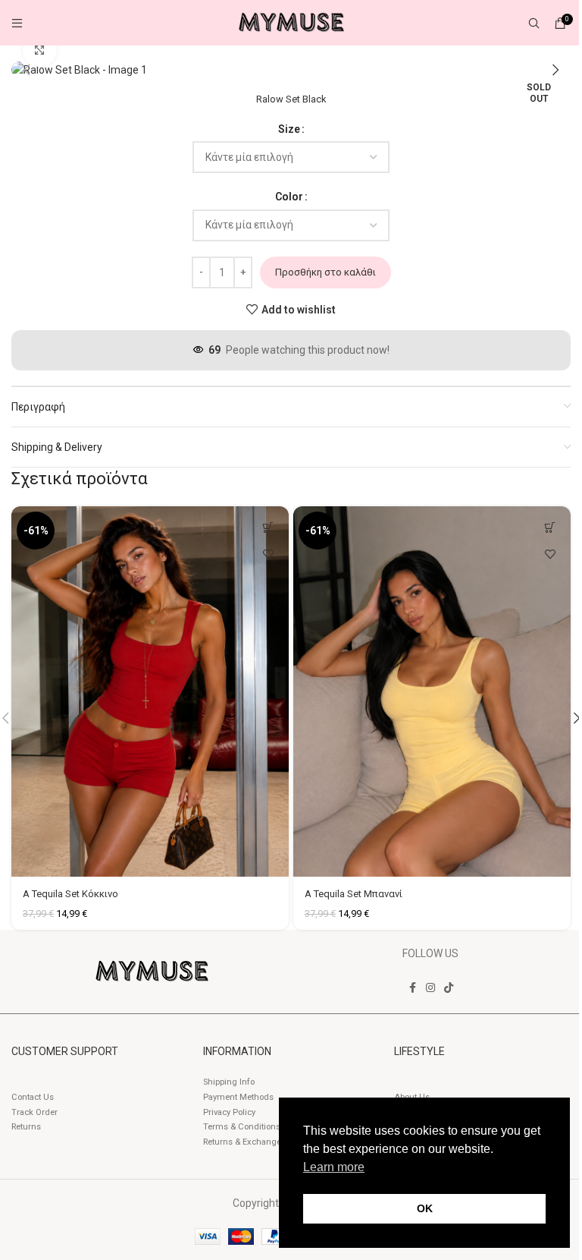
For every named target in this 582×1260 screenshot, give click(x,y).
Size (289, 129)
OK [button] (425, 1208)
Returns (26, 1127)
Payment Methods (238, 1097)
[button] (26, 70)
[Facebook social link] (412, 988)
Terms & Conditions (241, 1127)
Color (289, 197)
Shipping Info (229, 1082)
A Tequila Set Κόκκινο (70, 893)
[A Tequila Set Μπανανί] (432, 691)
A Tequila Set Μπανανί (353, 893)
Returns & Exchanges (244, 1142)
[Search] (534, 23)
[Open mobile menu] (17, 23)
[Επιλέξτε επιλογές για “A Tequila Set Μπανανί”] (550, 527)
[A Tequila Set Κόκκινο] (150, 691)
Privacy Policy (229, 1112)
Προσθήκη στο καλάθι (325, 272)
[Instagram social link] (430, 988)
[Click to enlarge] (40, 50)
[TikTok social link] (449, 988)
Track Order (34, 1112)
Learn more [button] (334, 1167)
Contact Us (32, 1097)
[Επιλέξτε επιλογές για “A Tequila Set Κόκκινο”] (268, 527)
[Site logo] (291, 22)
